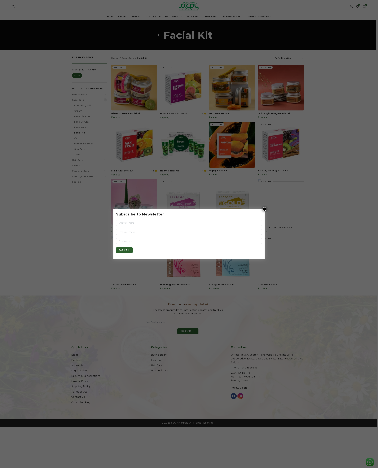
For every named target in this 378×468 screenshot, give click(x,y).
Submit (124, 250)
